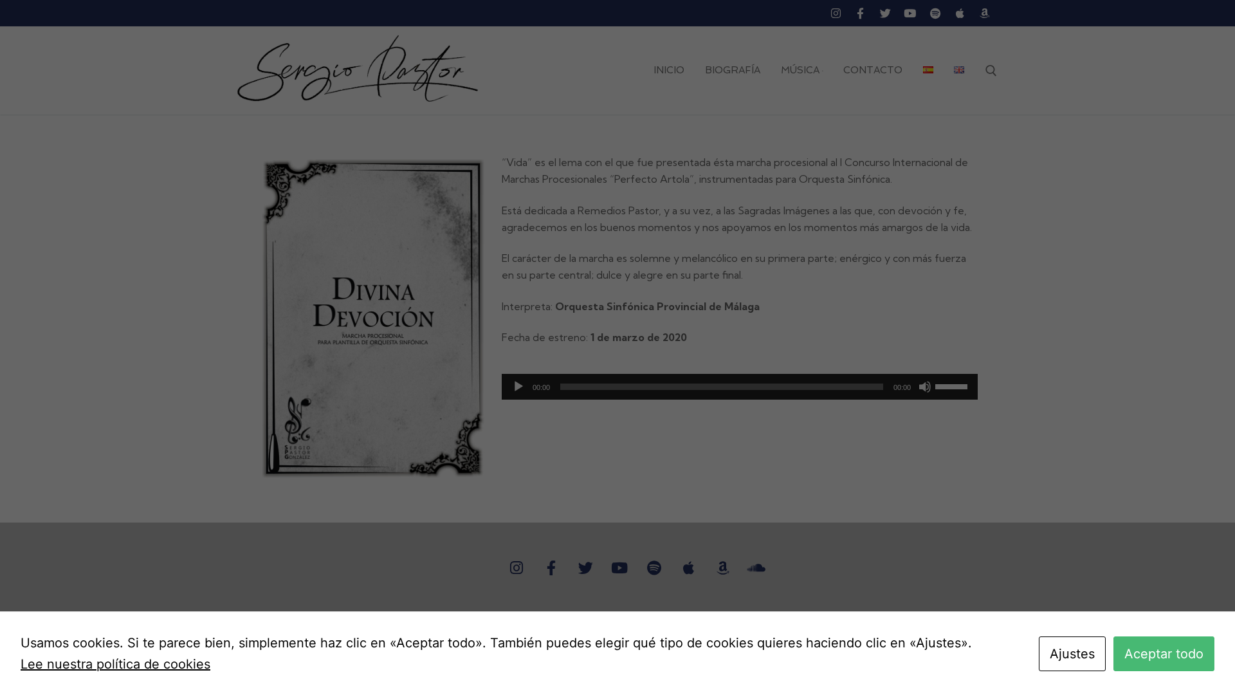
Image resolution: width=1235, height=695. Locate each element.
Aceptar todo (1163, 654)
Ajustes (1072, 654)
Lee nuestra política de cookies (115, 664)
